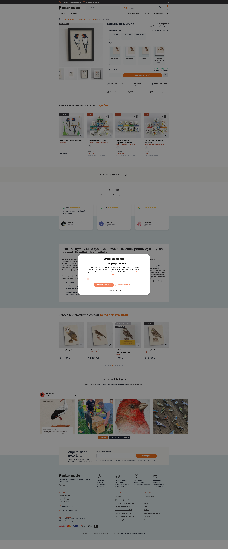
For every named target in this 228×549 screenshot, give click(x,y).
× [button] (147, 256)
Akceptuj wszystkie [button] (103, 284)
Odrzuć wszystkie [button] (124, 284)
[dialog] (114, 274)
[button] (114, 290)
